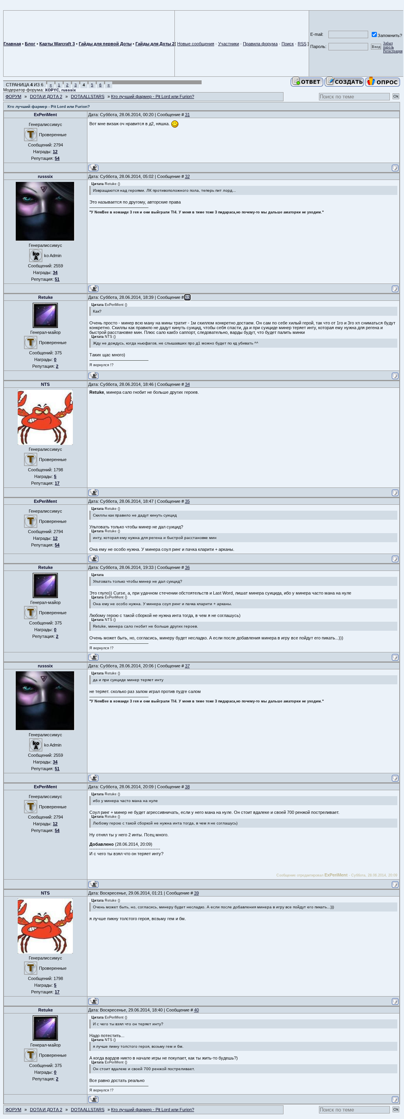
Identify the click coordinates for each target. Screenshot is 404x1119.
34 (187, 384)
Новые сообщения (195, 43)
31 (187, 114)
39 (196, 893)
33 (187, 297)
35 (187, 501)
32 (187, 176)
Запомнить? (390, 35)
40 (196, 1010)
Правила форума (260, 43)
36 (187, 567)
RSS (302, 43)
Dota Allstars (87, 96)
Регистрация (392, 51)
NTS (45, 384)
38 (187, 786)
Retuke (45, 297)
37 (187, 665)
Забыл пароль (388, 45)
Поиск (288, 43)
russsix (68, 90)
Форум (13, 96)
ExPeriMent (45, 114)
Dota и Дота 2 (46, 96)
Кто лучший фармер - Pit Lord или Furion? (152, 96)
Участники (228, 43)
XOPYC (52, 90)
